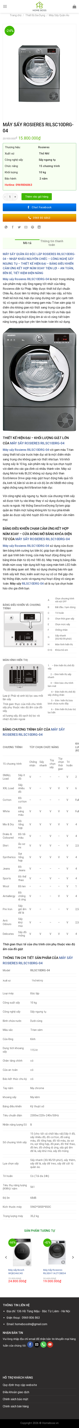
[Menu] (5, 6)
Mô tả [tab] (27, 243)
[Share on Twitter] (19, 227)
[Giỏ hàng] (74, 6)
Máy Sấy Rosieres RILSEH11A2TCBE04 (54, 1271)
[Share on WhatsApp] (6, 227)
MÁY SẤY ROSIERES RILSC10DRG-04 (37, 443)
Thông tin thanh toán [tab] (51, 243)
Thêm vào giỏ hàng (36, 196)
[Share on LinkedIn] (39, 227)
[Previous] (6, 1264)
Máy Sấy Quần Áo (59, 15)
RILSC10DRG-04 (33, 583)
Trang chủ (15, 15)
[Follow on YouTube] (50, 1344)
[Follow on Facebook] (30, 1344)
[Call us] (43, 1344)
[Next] (73, 1264)
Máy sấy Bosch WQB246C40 (16, 1271)
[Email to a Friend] (26, 227)
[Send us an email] (37, 1344)
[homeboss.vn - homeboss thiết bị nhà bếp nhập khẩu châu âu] (39, 6)
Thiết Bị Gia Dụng (35, 15)
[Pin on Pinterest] (33, 227)
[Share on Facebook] (13, 227)
